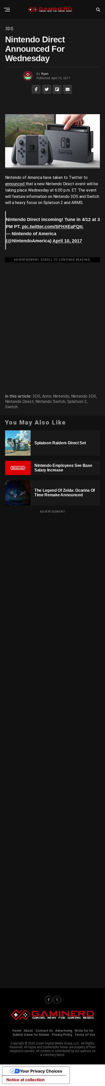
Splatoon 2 (77, 402)
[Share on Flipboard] (57, 89)
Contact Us (44, 1030)
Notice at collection (25, 1079)
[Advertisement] (52, 316)
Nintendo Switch (50, 402)
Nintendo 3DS (83, 396)
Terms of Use (85, 1035)
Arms (46, 396)
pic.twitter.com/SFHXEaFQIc (52, 226)
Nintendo (61, 396)
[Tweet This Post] (46, 89)
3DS (36, 396)
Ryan (44, 74)
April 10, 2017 (67, 240)
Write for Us (84, 1030)
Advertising (63, 1030)
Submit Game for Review (30, 1035)
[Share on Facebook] (36, 89)
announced (15, 183)
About (28, 1030)
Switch (11, 407)
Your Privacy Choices (41, 1071)
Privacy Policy (62, 1035)
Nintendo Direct (19, 402)
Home (16, 1030)
